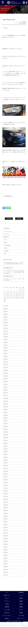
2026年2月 (5, 325)
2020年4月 (5, 521)
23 (23, 295)
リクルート (21, 609)
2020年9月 (5, 507)
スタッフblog (21, 615)
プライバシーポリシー (7, 615)
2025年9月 (5, 339)
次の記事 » (19, 218)
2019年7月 (5, 547)
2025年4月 (5, 353)
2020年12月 (5, 499)
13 (14, 293)
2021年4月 (5, 488)
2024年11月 (5, 367)
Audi (5, 239)
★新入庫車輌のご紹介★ (8, 267)
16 (23, 293)
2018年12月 (5, 566)
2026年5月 (5, 317)
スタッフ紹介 (7, 609)
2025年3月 (5, 356)
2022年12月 (5, 432)
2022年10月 (5, 437)
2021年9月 (5, 474)
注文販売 (21, 603)
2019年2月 (5, 561)
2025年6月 (5, 347)
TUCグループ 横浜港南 (14, 2)
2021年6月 (5, 482)
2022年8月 (5, 443)
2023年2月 (5, 426)
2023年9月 (5, 406)
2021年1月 (5, 496)
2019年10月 (5, 538)
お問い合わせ (7, 612)
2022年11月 (5, 434)
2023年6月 (5, 415)
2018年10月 (5, 572)
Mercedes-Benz (7, 245)
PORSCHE (6, 250)
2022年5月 (5, 451)
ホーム (7, 592)
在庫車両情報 (21, 592)
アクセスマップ (7, 601)
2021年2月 (5, 493)
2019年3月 (5, 558)
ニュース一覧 (6, 234)
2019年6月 (5, 549)
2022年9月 (5, 440)
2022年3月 (5, 457)
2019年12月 (5, 533)
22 (20, 295)
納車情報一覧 (6, 236)
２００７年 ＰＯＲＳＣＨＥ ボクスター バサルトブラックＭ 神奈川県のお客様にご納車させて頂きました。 (13, 264)
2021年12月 (5, 465)
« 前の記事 (8, 218)
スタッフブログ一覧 (22, 23)
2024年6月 (5, 381)
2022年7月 (5, 446)
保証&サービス (7, 595)
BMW (5, 242)
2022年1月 (5, 462)
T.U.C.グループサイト (21, 618)
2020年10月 (5, 504)
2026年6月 (5, 314)
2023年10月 (5, 404)
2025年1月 (5, 361)
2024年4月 (5, 387)
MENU (3, 2)
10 (4, 293)
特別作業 (7, 603)
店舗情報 (21, 598)
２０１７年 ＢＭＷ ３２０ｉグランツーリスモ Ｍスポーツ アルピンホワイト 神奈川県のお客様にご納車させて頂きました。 (13, 272)
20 (14, 295)
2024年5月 (5, 384)
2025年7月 (5, 345)
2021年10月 (5, 471)
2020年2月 (5, 527)
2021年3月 (5, 490)
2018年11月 (5, 569)
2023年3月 (5, 423)
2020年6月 (5, 516)
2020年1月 (5, 530)
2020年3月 (5, 524)
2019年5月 (5, 552)
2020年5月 (5, 519)
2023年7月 (5, 412)
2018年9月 (5, 575)
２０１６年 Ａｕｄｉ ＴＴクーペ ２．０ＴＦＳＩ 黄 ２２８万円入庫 (14, 279)
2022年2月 (5, 460)
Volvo (5, 253)
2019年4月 (5, 555)
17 (4, 295)
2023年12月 (5, 398)
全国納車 (21, 601)
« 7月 (4, 301)
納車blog (7, 618)
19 (10, 295)
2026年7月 (5, 311)
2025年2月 (5, 359)
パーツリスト (21, 595)
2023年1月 (5, 429)
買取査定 (21, 606)
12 (10, 293)
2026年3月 (5, 322)
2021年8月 (5, 476)
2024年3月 (5, 390)
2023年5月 (5, 418)
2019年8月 (5, 544)
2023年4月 (5, 420)
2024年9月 (5, 373)
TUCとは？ (7, 598)
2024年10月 (5, 370)
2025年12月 (5, 331)
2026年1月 (5, 328)
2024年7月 (5, 378)
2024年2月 (5, 392)
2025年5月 (5, 350)
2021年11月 (5, 468)
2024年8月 (5, 376)
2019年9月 (5, 541)
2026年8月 (5, 308)
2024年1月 (5, 395)
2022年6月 (5, 448)
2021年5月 (5, 485)
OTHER (5, 248)
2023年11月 (5, 401)
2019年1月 (5, 563)
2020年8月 (5, 510)
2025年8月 (5, 342)
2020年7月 (5, 513)
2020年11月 (5, 502)
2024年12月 (5, 364)
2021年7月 (5, 479)
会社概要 (21, 612)
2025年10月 (5, 336)
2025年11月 (5, 333)
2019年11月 (5, 535)
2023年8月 (5, 409)
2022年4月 (5, 454)
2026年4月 (5, 319)
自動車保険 (7, 606)
